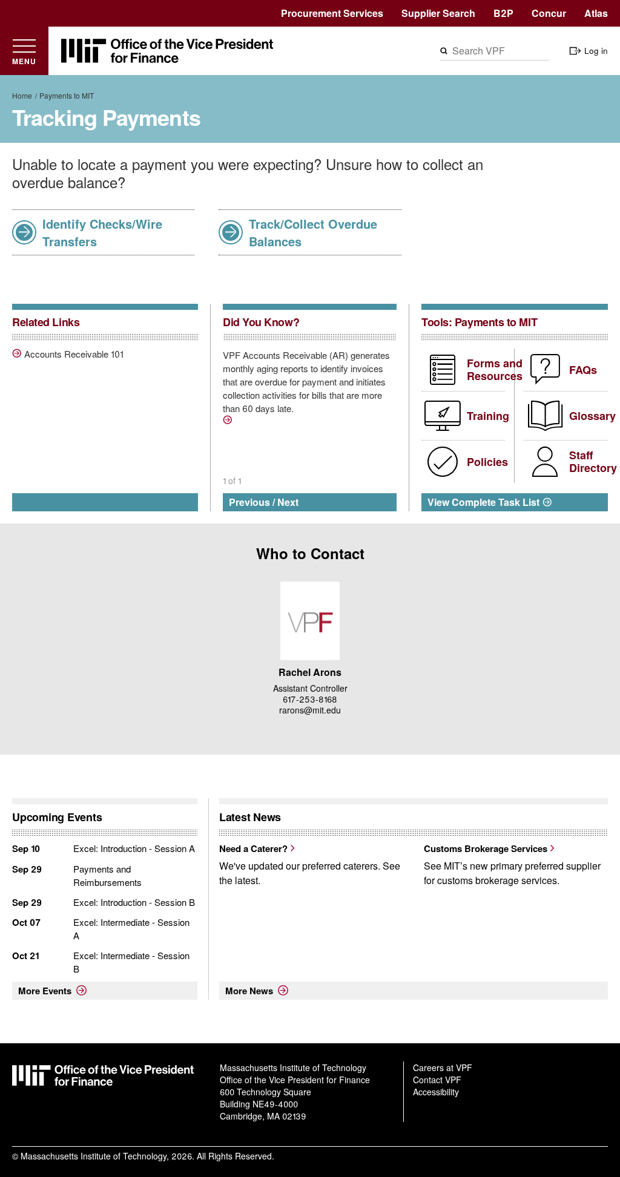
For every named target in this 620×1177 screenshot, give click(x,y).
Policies (487, 462)
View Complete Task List (483, 502)
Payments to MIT (66, 95)
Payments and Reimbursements (107, 875)
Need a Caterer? (253, 848)
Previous (249, 502)
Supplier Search (438, 13)
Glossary (592, 416)
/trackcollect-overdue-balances (229, 421)
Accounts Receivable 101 (74, 354)
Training (488, 416)
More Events (44, 990)
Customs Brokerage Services (485, 848)
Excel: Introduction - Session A (134, 848)
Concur (549, 13)
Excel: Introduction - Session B (134, 902)
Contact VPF (437, 1080)
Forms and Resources (495, 369)
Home (22, 95)
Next (287, 502)
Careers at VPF (442, 1067)
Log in (596, 50)
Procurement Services (332, 13)
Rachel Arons (310, 672)
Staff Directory (593, 461)
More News (249, 990)
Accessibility (436, 1092)
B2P (503, 13)
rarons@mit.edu (310, 710)
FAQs (583, 370)
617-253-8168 (310, 699)
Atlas (596, 13)
